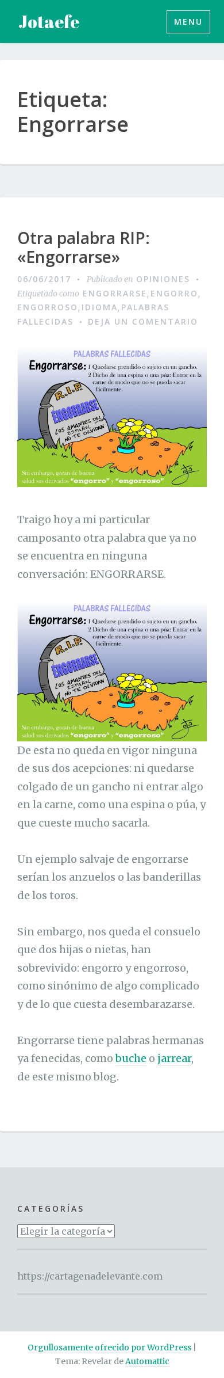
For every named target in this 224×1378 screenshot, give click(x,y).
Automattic (147, 1361)
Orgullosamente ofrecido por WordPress (109, 1347)
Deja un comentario (143, 321)
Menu (188, 21)
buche (130, 1058)
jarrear (174, 1058)
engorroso (47, 307)
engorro (174, 293)
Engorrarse (115, 293)
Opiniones (163, 278)
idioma (100, 307)
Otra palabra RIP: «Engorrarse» (83, 248)
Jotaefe (48, 21)
